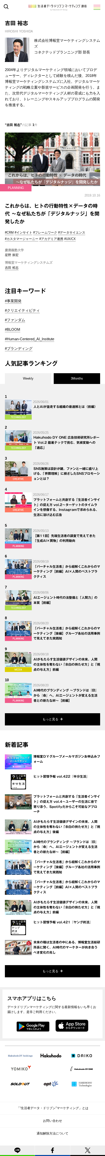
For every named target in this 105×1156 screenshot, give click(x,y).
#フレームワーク (45, 232)
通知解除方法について (52, 1133)
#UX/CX (70, 239)
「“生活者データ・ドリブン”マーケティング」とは (52, 1108)
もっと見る (50, 719)
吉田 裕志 (12, 267)
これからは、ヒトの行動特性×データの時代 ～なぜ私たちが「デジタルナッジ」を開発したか (52, 213)
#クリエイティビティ (22, 310)
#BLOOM (12, 329)
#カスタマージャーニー (21, 239)
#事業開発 (13, 301)
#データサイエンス (71, 232)
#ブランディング (18, 348)
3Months (77, 378)
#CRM (9, 232)
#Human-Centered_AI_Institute (29, 339)
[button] (96, 7)
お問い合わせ (52, 1121)
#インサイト (23, 232)
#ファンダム (15, 320)
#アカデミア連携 (51, 239)
